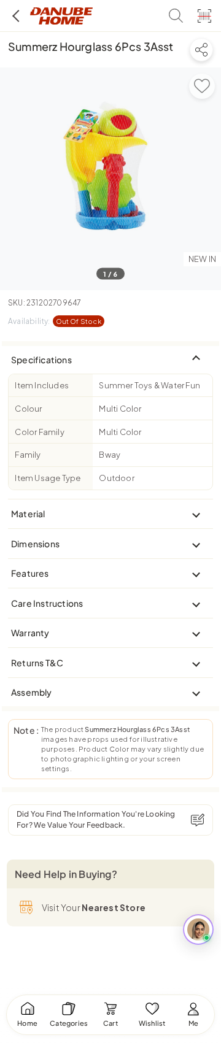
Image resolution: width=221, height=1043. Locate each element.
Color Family (39, 432)
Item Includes (42, 385)
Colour (28, 409)
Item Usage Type (47, 478)
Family (28, 455)
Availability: (54, 321)
